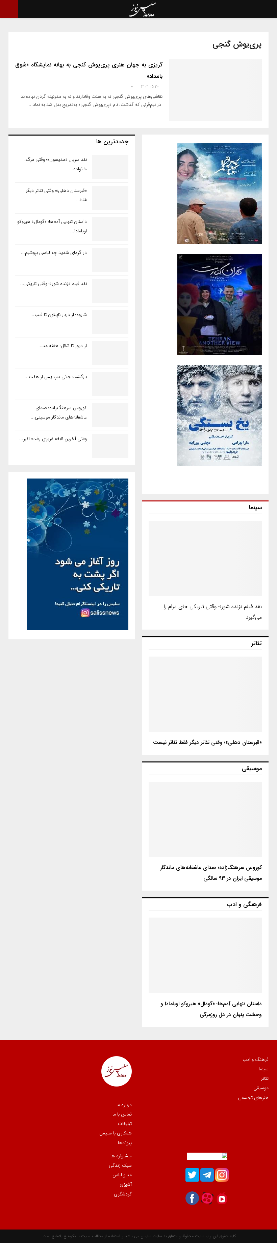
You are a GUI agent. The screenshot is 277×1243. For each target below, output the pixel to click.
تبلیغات (125, 1123)
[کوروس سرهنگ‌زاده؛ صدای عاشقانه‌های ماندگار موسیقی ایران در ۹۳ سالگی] (205, 819)
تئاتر (265, 1078)
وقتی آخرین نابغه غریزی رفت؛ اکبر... (53, 438)
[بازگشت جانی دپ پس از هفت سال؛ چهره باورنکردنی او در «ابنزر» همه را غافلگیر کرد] (110, 384)
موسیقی (261, 1088)
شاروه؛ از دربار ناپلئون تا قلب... (58, 314)
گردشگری (123, 1193)
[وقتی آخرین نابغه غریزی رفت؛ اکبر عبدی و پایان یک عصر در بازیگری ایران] (110, 446)
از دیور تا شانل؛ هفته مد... (63, 345)
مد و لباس (122, 1175)
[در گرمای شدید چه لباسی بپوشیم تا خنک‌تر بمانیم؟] (110, 260)
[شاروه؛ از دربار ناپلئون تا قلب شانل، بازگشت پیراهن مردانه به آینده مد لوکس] (110, 322)
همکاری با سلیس (115, 1133)
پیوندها (125, 1142)
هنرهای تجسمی (253, 1097)
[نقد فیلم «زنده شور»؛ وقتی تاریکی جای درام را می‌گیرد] (205, 558)
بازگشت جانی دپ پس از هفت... (56, 376)
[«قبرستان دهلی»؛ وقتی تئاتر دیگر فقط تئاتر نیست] (205, 694)
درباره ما (124, 1105)
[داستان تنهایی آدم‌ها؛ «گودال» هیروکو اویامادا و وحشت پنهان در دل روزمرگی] (205, 955)
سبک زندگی (120, 1165)
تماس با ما (122, 1114)
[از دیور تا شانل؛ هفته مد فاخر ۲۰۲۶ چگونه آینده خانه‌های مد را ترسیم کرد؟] (110, 353)
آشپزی (126, 1184)
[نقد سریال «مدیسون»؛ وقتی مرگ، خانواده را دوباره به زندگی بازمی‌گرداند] (110, 167)
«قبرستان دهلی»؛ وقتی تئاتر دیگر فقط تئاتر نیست (207, 742)
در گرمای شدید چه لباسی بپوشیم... (54, 252)
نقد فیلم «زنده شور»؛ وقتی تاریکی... (53, 283)
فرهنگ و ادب (256, 1060)
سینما (264, 1069)
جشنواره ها (121, 1156)
